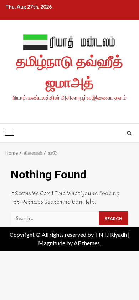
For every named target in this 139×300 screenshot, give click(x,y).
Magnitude (51, 243)
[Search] (129, 133)
